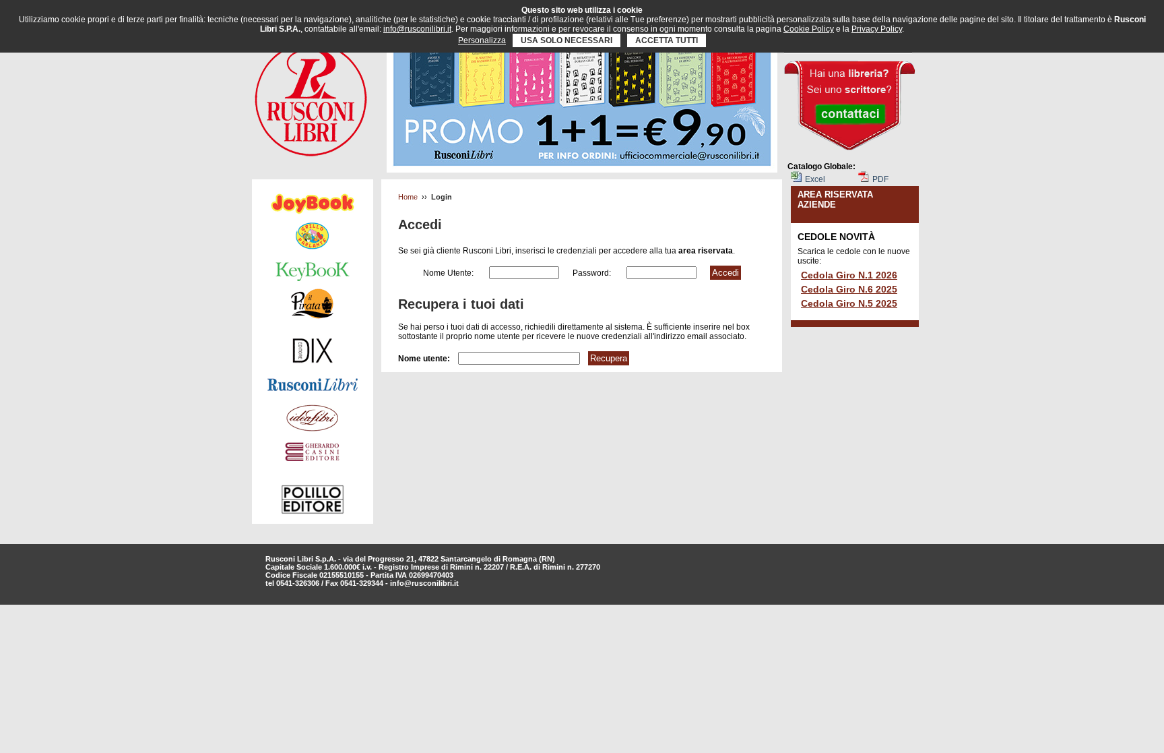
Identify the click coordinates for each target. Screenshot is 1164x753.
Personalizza (482, 40)
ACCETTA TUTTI (666, 40)
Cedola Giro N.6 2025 (849, 289)
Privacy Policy (876, 29)
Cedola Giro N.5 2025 (849, 303)
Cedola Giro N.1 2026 (849, 275)
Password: (593, 273)
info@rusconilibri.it (424, 583)
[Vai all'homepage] (311, 95)
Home (408, 197)
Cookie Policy (808, 29)
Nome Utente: (449, 273)
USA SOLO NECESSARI (566, 40)
